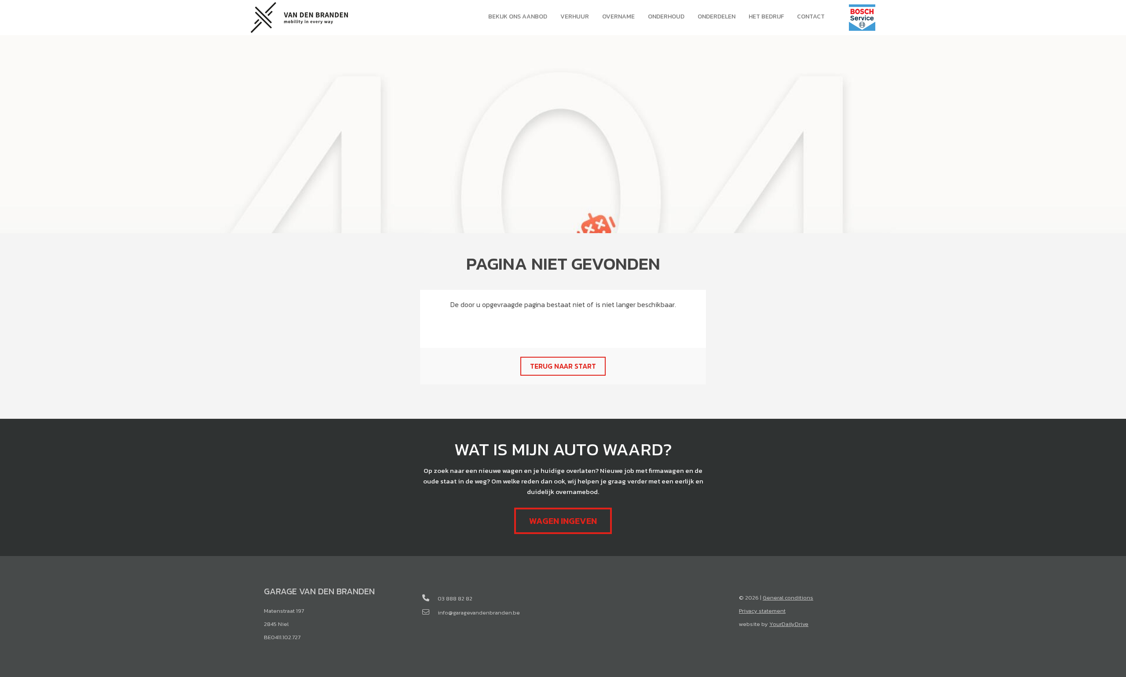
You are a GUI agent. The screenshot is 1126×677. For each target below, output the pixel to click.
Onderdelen (716, 16)
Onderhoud (666, 16)
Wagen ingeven (563, 520)
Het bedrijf (766, 16)
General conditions (788, 597)
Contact (811, 16)
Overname (618, 16)
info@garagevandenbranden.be (479, 612)
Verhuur (574, 16)
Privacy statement (762, 611)
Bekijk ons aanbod (517, 16)
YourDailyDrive (788, 624)
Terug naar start (563, 366)
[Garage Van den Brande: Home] (299, 16)
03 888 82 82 (455, 598)
